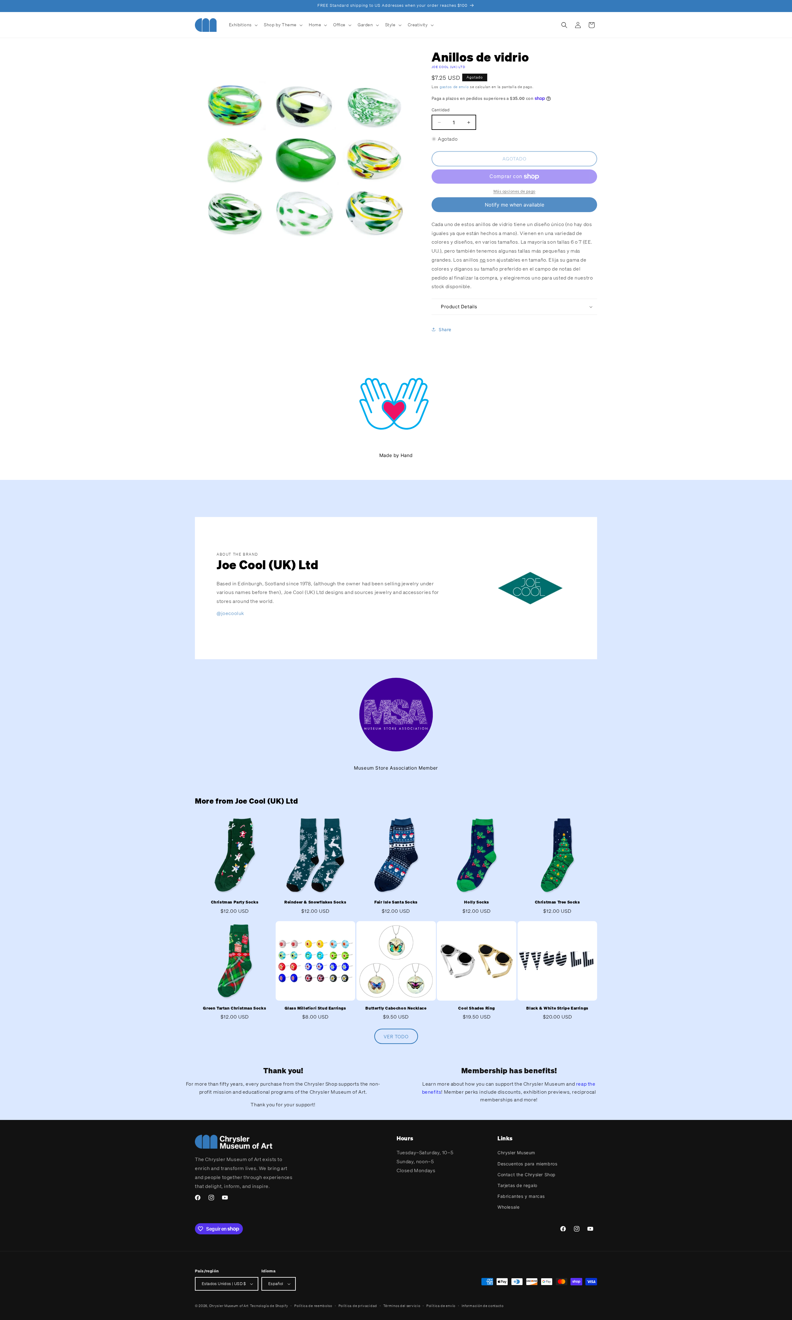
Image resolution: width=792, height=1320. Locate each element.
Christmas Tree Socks (557, 902)
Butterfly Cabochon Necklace (395, 1008)
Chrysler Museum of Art (229, 1306)
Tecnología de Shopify (269, 1306)
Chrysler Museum (516, 1152)
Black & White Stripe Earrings (557, 1008)
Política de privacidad (357, 1306)
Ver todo (396, 1036)
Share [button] (445, 329)
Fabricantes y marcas (521, 1196)
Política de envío (440, 1306)
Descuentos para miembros (527, 1163)
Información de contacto (483, 1306)
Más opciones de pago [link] (514, 191)
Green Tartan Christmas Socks (234, 1008)
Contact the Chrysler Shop (526, 1174)
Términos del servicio (401, 1306)
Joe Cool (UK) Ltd (448, 67)
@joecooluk (230, 613)
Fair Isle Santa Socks (396, 902)
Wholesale (508, 1207)
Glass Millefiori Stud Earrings (315, 1008)
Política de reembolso (313, 1306)
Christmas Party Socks (235, 902)
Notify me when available (514, 205)
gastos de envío (454, 86)
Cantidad (441, 109)
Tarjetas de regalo (517, 1185)
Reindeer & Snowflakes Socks (315, 902)
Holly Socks (476, 902)
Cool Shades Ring (476, 1008)
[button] (242, 24)
